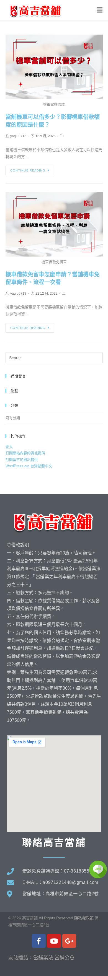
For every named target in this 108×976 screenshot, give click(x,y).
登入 (9, 447)
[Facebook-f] (39, 941)
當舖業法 (43, 958)
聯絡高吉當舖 (54, 842)
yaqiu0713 (18, 136)
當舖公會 (64, 958)
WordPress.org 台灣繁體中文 (29, 466)
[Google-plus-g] (69, 941)
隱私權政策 (84, 918)
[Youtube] (54, 941)
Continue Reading (27, 170)
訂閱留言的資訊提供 (22, 460)
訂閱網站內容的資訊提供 (25, 453)
